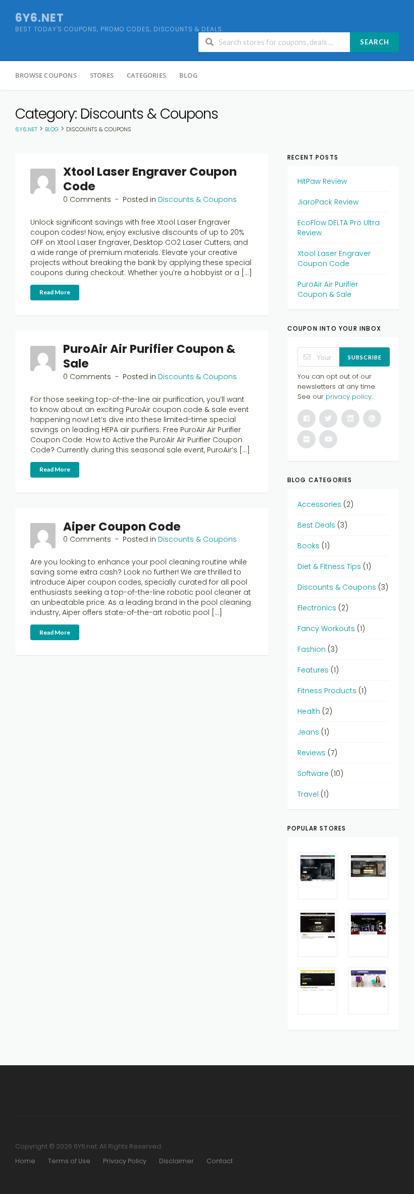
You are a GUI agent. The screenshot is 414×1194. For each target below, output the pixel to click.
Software (313, 773)
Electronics (316, 608)
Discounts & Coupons (197, 199)
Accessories (319, 504)
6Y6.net (39, 18)
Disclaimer (176, 1161)
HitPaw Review (322, 181)
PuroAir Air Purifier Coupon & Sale (149, 356)
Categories (146, 75)
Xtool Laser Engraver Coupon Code (150, 179)
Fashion (311, 649)
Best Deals (316, 525)
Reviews (311, 753)
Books (308, 546)
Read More (54, 292)
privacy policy (349, 396)
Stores (102, 75)
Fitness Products (326, 691)
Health (308, 711)
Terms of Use (69, 1161)
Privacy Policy (124, 1161)
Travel (308, 794)
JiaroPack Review (327, 202)
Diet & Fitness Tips (329, 566)
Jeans (308, 732)
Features (313, 670)
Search (374, 42)
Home (25, 1161)
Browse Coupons (46, 75)
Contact (219, 1161)
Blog (188, 75)
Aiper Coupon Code (122, 526)
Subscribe (365, 357)
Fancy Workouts (326, 629)
